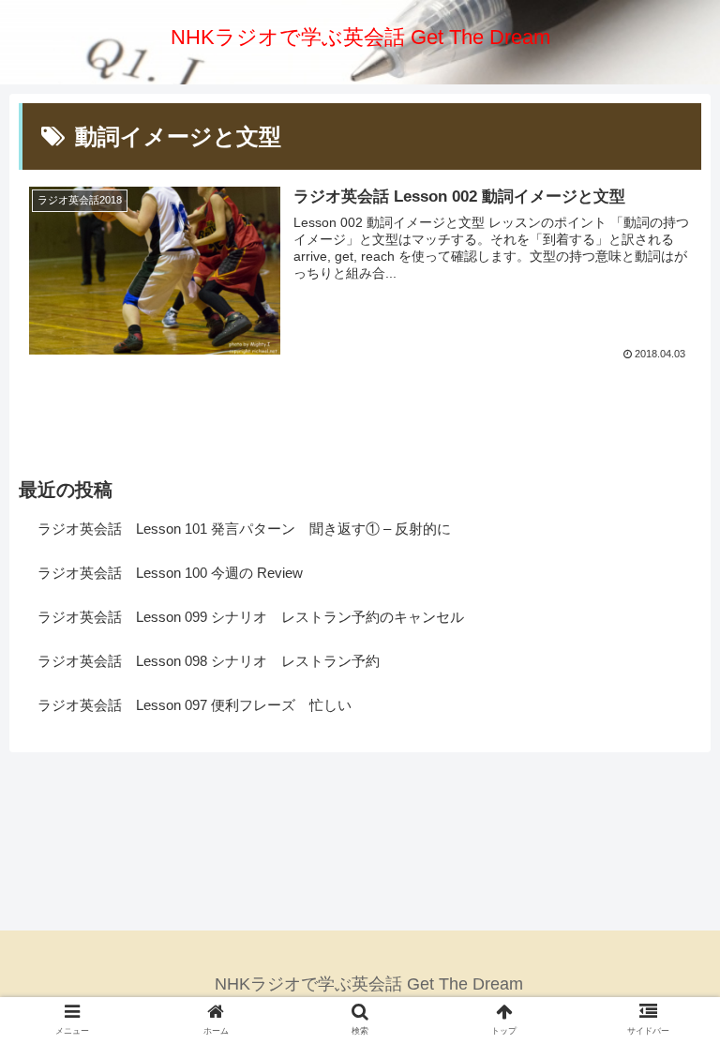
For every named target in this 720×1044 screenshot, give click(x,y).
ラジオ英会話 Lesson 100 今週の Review (170, 573)
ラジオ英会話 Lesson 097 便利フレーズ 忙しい (195, 705)
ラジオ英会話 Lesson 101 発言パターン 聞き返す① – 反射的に (244, 529)
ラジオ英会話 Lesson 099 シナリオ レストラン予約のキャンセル (251, 617)
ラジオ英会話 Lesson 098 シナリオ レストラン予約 (209, 661)
